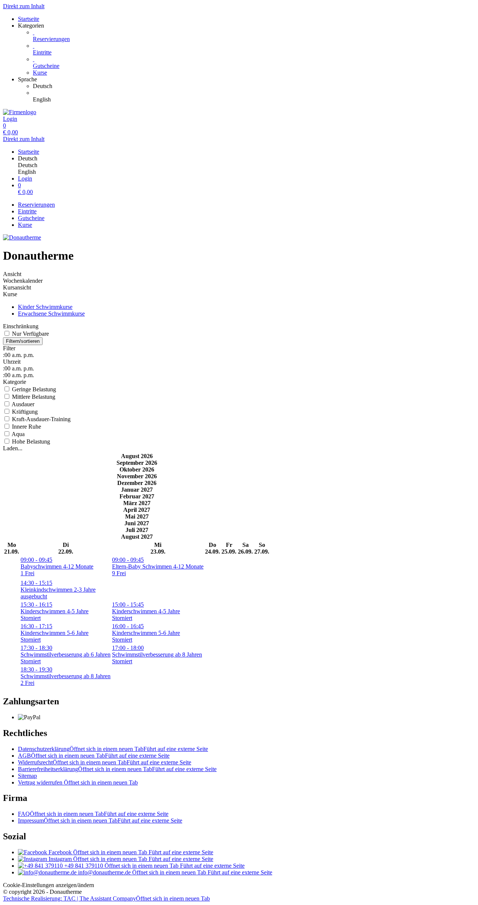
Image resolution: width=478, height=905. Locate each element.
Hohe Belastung (30, 441)
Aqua (17, 434)
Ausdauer (22, 404)
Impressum (100, 820)
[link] (254, 86)
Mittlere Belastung (32, 397)
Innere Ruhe (25, 426)
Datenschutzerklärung (113, 749)
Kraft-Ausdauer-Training (40, 419)
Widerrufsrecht (104, 762)
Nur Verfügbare (29, 334)
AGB (94, 755)
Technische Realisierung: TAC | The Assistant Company (106, 898)
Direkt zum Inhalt (23, 6)
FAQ (93, 814)
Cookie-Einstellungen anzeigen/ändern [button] (48, 885)
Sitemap (27, 776)
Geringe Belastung (33, 389)
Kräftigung (24, 411)
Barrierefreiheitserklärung (117, 769)
